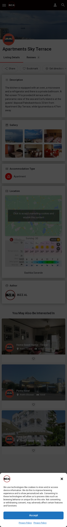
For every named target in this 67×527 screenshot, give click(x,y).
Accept (33, 515)
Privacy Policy (25, 523)
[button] (62, 479)
